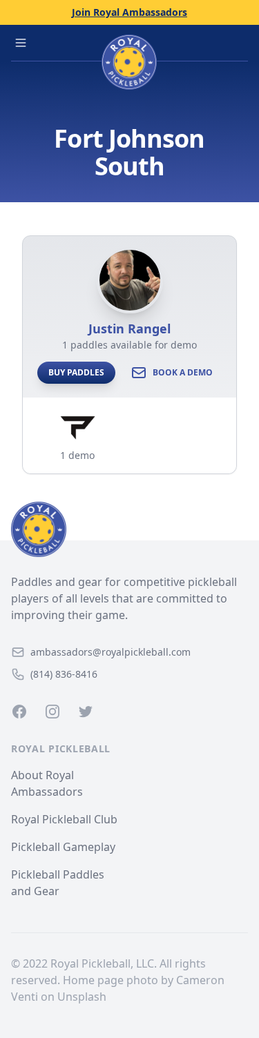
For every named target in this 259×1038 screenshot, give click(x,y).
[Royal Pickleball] (129, 529)
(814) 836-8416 (63, 673)
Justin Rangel (129, 328)
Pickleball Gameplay (63, 846)
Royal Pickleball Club (64, 819)
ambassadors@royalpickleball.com (110, 651)
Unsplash (81, 996)
